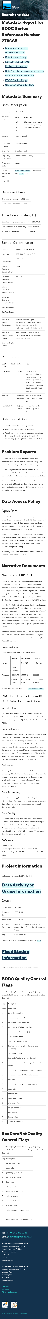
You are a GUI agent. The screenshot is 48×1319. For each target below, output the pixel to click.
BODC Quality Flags (16, 80)
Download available (22, 170)
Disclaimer (6, 1289)
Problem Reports (15, 53)
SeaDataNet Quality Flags (19, 85)
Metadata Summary (16, 48)
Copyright (5, 1286)
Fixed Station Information (19, 76)
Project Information (16, 66)
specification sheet (36, 688)
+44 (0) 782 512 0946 (16, 1233)
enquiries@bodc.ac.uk (20, 1237)
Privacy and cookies (9, 1292)
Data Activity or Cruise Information (24, 71)
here (39, 940)
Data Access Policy (15, 57)
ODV (21, 173)
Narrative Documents (17, 62)
